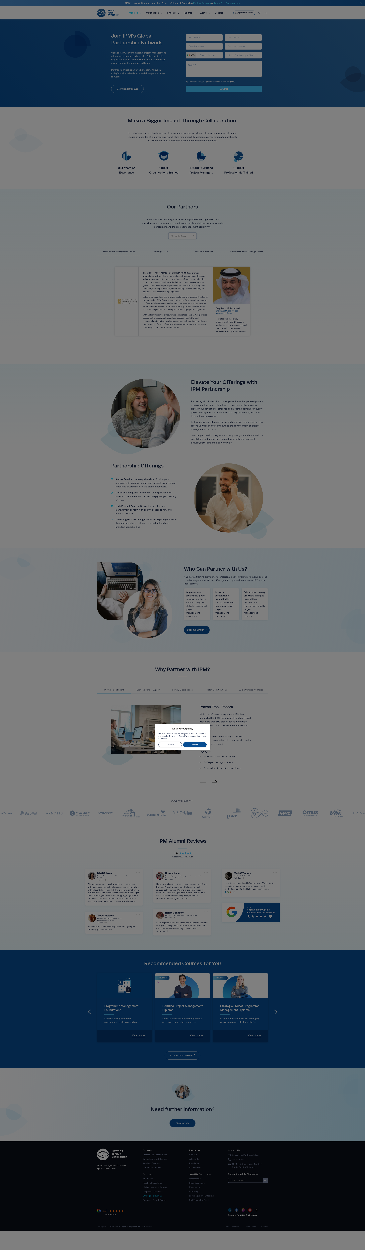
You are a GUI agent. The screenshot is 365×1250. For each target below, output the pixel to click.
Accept (195, 745)
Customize (170, 745)
